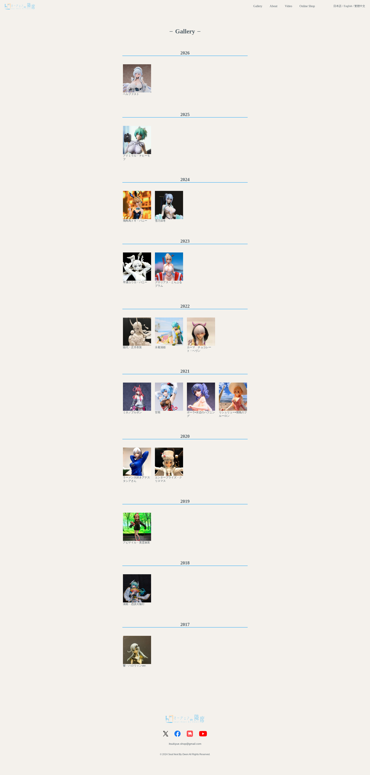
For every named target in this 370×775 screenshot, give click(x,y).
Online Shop (307, 6)
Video (288, 6)
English (348, 6)
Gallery (257, 6)
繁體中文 (359, 6)
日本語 (337, 6)
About (273, 6)
